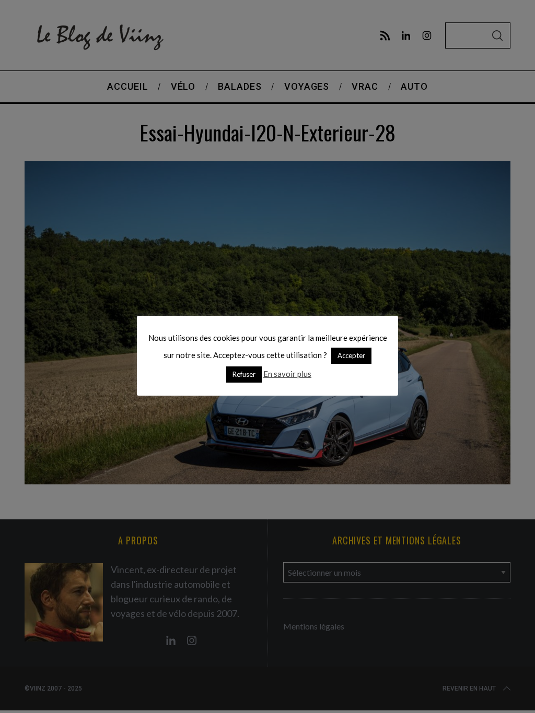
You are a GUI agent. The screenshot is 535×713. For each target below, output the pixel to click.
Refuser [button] (243, 374)
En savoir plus (287, 373)
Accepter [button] (351, 355)
